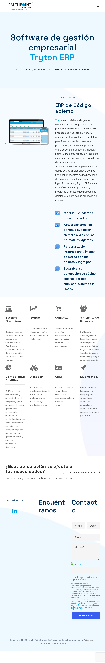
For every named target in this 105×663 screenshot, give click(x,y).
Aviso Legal (89, 640)
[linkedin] (14, 511)
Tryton (59, 120)
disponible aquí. (77, 609)
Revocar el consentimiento (52, 643)
